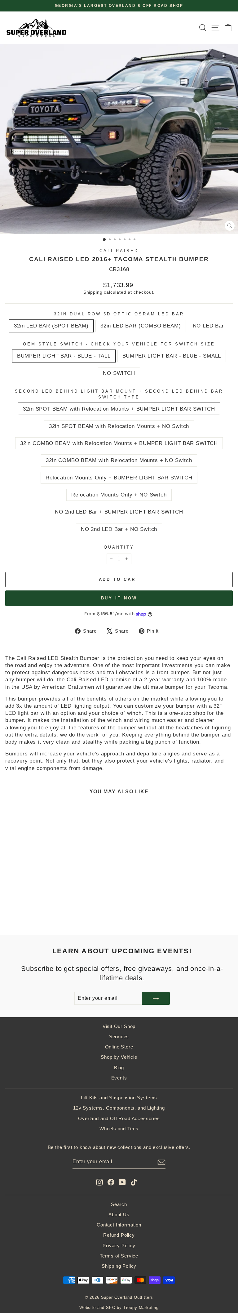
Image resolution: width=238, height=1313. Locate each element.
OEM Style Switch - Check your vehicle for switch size (119, 344)
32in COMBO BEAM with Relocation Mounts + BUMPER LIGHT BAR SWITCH (119, 443)
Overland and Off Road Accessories (119, 1118)
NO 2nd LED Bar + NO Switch (119, 529)
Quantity (119, 547)
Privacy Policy (119, 1245)
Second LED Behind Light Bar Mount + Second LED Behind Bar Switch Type (119, 394)
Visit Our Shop (119, 1026)
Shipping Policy (119, 1266)
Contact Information (119, 1224)
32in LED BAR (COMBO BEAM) (140, 326)
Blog (119, 1067)
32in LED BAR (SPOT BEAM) (51, 326)
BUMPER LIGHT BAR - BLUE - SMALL (171, 356)
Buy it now (119, 598)
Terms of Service (119, 1255)
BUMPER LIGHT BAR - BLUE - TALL (64, 356)
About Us (119, 1214)
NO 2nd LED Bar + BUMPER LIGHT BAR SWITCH (119, 512)
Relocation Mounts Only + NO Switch (118, 495)
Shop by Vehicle (119, 1057)
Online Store (119, 1046)
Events (119, 1077)
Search (119, 1204)
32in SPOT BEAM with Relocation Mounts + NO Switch (119, 426)
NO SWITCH (119, 373)
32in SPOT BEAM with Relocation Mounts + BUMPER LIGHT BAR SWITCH (119, 409)
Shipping (93, 292)
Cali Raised (119, 250)
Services (119, 1036)
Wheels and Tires (119, 1128)
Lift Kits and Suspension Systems (119, 1097)
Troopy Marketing (141, 1308)
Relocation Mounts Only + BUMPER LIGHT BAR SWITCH (119, 478)
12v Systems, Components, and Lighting (119, 1107)
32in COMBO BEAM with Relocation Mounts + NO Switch (119, 460)
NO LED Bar (208, 326)
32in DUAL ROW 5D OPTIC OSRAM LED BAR (119, 314)
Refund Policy (119, 1235)
